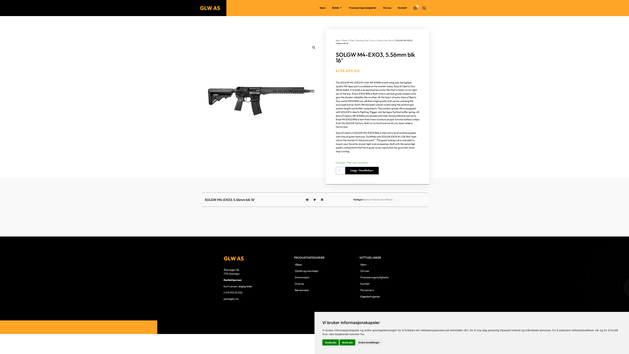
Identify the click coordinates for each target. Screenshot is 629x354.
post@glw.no (231, 298)
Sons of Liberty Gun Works (382, 40)
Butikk (335, 7)
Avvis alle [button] (347, 342)
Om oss (387, 7)
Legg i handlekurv (362, 170)
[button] (424, 8)
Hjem (323, 7)
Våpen (345, 40)
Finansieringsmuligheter (362, 7)
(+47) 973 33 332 (233, 292)
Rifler (351, 40)
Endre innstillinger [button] (369, 342)
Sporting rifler (362, 40)
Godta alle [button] (330, 342)
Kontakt (402, 7)
